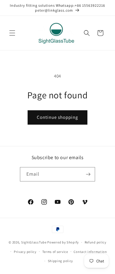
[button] (12, 33)
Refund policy (95, 242)
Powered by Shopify (63, 242)
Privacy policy (25, 252)
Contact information (90, 252)
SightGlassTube (34, 242)
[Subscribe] (88, 174)
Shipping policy (60, 261)
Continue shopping (57, 117)
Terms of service (55, 252)
